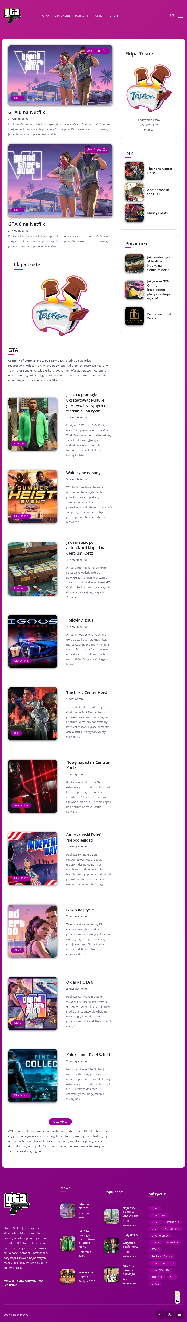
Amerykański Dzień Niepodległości (83, 837)
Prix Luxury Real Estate (159, 316)
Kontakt (9, 1280)
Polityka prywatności (30, 1280)
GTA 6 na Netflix (26, 112)
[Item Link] (60, 75)
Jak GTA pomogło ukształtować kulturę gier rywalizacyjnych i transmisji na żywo (85, 402)
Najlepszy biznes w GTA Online (130, 1211)
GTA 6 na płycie (80, 909)
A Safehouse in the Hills (158, 192)
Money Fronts (157, 213)
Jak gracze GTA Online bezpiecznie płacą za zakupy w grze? (159, 289)
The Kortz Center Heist (86, 692)
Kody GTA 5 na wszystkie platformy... (130, 1240)
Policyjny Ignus (79, 620)
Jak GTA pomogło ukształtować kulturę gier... (87, 1238)
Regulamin (10, 1285)
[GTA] (13, 15)
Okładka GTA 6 (79, 982)
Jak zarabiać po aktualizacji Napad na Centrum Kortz (85, 548)
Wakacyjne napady (83, 472)
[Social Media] (160, 1314)
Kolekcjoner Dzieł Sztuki (88, 1054)
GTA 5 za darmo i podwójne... (130, 1270)
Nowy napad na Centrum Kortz (89, 765)
